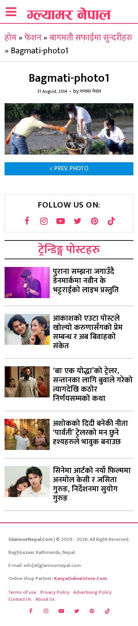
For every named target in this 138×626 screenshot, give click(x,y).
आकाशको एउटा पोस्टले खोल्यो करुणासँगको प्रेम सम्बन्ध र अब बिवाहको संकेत (88, 332)
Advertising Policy (92, 592)
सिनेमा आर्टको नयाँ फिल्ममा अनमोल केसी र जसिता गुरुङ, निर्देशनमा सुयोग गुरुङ (92, 484)
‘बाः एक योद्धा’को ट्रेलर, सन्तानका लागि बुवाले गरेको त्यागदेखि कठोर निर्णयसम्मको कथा (93, 384)
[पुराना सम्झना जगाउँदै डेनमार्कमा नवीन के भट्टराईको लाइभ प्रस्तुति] (27, 282)
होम (10, 38)
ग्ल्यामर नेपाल (90, 91)
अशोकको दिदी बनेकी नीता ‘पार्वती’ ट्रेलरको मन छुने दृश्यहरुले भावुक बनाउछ (90, 432)
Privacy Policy (54, 592)
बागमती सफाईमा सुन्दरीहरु (90, 38)
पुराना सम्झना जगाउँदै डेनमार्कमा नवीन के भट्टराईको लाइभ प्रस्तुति (86, 281)
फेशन (33, 38)
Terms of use (22, 592)
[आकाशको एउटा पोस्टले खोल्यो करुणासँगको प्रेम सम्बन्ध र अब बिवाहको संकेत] (27, 329)
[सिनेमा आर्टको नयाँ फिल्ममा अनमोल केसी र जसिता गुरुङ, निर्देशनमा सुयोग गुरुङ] (27, 481)
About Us (45, 599)
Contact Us (19, 599)
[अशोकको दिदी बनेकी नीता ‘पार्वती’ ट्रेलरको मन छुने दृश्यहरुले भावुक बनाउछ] (27, 434)
